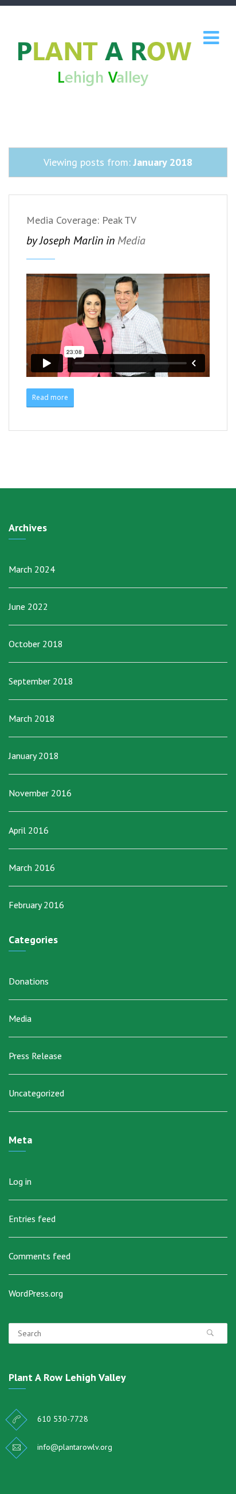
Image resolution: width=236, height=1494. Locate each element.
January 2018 (34, 755)
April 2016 (29, 830)
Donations (29, 981)
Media (131, 240)
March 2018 (32, 718)
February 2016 (36, 905)
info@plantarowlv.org (74, 1447)
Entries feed (32, 1218)
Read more (50, 397)
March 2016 (32, 867)
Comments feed (39, 1256)
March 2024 (32, 569)
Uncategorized (36, 1093)
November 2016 (40, 793)
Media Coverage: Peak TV (81, 220)
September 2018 (41, 681)
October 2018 (36, 643)
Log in (20, 1181)
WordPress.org (36, 1293)
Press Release (35, 1055)
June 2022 (28, 606)
